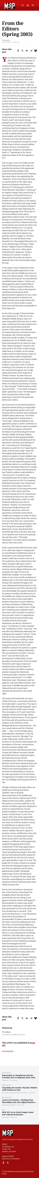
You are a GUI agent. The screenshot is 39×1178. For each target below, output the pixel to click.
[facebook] (3, 1162)
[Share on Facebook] (18, 50)
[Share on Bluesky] (35, 51)
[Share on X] (22, 50)
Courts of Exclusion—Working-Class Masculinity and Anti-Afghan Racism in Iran (19, 1102)
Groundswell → (8, 1051)
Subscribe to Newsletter (11, 1159)
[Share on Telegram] (31, 50)
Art (3, 1110)
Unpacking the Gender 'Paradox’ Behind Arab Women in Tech (19, 1088)
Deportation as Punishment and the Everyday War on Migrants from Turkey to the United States (19, 1077)
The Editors (6, 40)
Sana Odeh (23, 1092)
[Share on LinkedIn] (26, 50)
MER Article (6, 1073)
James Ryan (5, 1117)
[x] (7, 1162)
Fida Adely (5, 1092)
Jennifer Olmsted (14, 1092)
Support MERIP (8, 1156)
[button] (22, 5)
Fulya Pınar (5, 1080)
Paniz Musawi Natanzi (9, 1105)
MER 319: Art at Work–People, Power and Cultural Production (18, 1113)
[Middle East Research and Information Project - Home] (9, 5)
